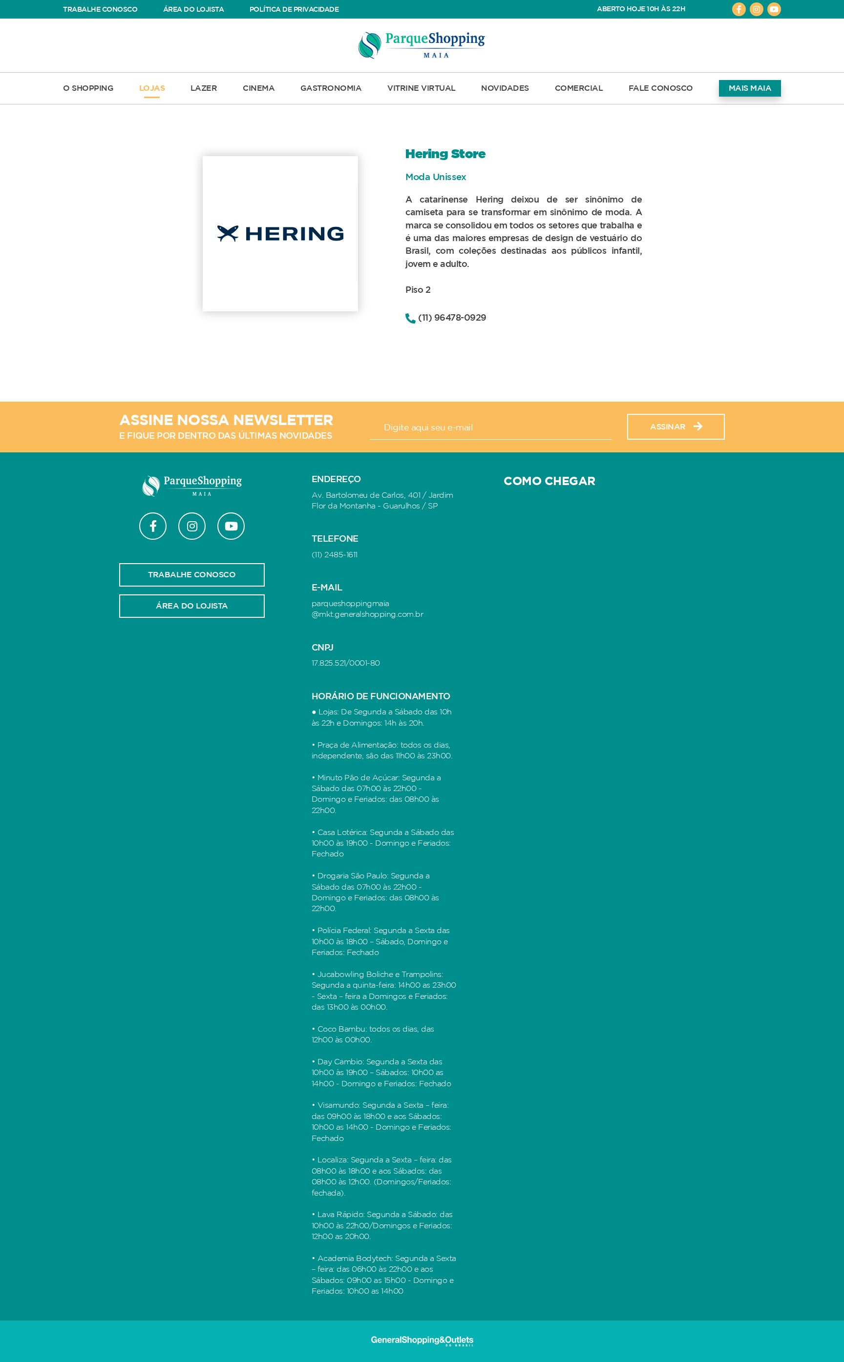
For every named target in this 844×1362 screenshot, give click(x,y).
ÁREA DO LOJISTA (193, 9)
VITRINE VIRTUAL (421, 88)
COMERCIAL (579, 88)
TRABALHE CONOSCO (100, 9)
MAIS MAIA (750, 88)
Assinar (668, 427)
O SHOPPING (88, 88)
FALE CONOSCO (661, 88)
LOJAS (152, 88)
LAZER (203, 88)
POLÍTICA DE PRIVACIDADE (294, 9)
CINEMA (258, 88)
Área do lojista (192, 606)
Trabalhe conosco (191, 575)
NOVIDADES (505, 88)
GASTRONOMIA (331, 88)
